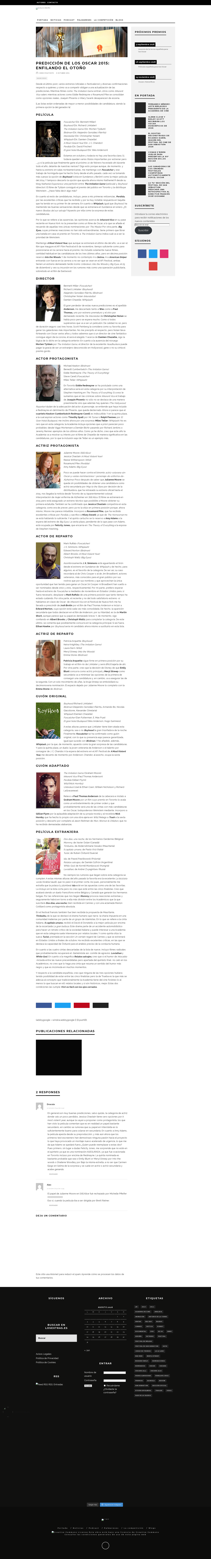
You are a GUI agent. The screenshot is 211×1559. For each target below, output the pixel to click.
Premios (139, 1380)
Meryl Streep (153, 1356)
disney (160, 1326)
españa (138, 1336)
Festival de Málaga (143, 1341)
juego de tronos (143, 1351)
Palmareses (84, 20)
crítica (149, 1326)
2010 (144, 1306)
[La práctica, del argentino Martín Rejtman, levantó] (28, 1430)
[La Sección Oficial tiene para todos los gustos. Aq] (79, 1479)
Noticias (56, 20)
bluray (159, 1321)
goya (165, 1346)
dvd (152, 1331)
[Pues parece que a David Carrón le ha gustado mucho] (28, 1458)
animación (139, 1316)
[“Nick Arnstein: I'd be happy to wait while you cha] (181, 1481)
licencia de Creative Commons (139, 1532)
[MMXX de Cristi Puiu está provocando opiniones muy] (79, 1430)
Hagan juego (42, 78)
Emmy (169, 1331)
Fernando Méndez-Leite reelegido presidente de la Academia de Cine (159, 107)
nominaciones (159, 1361)
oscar (152, 1366)
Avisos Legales (43, 1354)
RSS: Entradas (55, 1384)
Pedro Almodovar (143, 1375)
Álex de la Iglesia (143, 1395)
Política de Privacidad (47, 1358)
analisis (158, 1311)
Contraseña (90, 1380)
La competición (103, 20)
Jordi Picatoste (46, 73)
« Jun (87, 1350)
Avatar (138, 1321)
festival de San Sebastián (146, 1346)
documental (140, 1331)
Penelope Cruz (162, 1375)
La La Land (159, 1351)
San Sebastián (141, 1385)
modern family (141, 1361)
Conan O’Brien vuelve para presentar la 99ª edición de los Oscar (158, 156)
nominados (140, 1366)
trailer (159, 1390)
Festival (162, 1336)
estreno (150, 1336)
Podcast (69, 20)
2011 (152, 1306)
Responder (53, 1174)
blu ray (149, 1321)
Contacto (52, 2)
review (162, 1380)
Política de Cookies (46, 1362)
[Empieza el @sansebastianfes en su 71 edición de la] (130, 1481)
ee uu (160, 1331)
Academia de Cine (142, 1311)
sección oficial (159, 1385)
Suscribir (143, 230)
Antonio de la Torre (158, 1316)
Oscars (163, 1366)
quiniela (151, 1380)
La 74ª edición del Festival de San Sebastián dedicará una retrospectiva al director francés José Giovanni (159, 189)
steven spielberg (143, 1390)
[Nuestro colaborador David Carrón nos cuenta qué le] (28, 1486)
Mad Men (138, 1356)
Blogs (119, 20)
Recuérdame (113, 1385)
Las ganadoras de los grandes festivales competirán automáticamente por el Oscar (159, 172)
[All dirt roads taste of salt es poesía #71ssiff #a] (181, 1428)
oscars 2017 (140, 1370)
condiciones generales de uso (101, 1534)
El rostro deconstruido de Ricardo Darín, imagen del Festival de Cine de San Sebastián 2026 (159, 140)
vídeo (169, 1390)
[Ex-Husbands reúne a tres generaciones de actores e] (130, 1434)
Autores (41, 2)
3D (136, 1306)
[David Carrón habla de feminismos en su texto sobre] (130, 1460)
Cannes (138, 1326)
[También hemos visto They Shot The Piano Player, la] (181, 1456)
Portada (42, 20)
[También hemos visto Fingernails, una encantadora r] (79, 1456)
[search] (73, 1338)
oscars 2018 (156, 1370)
